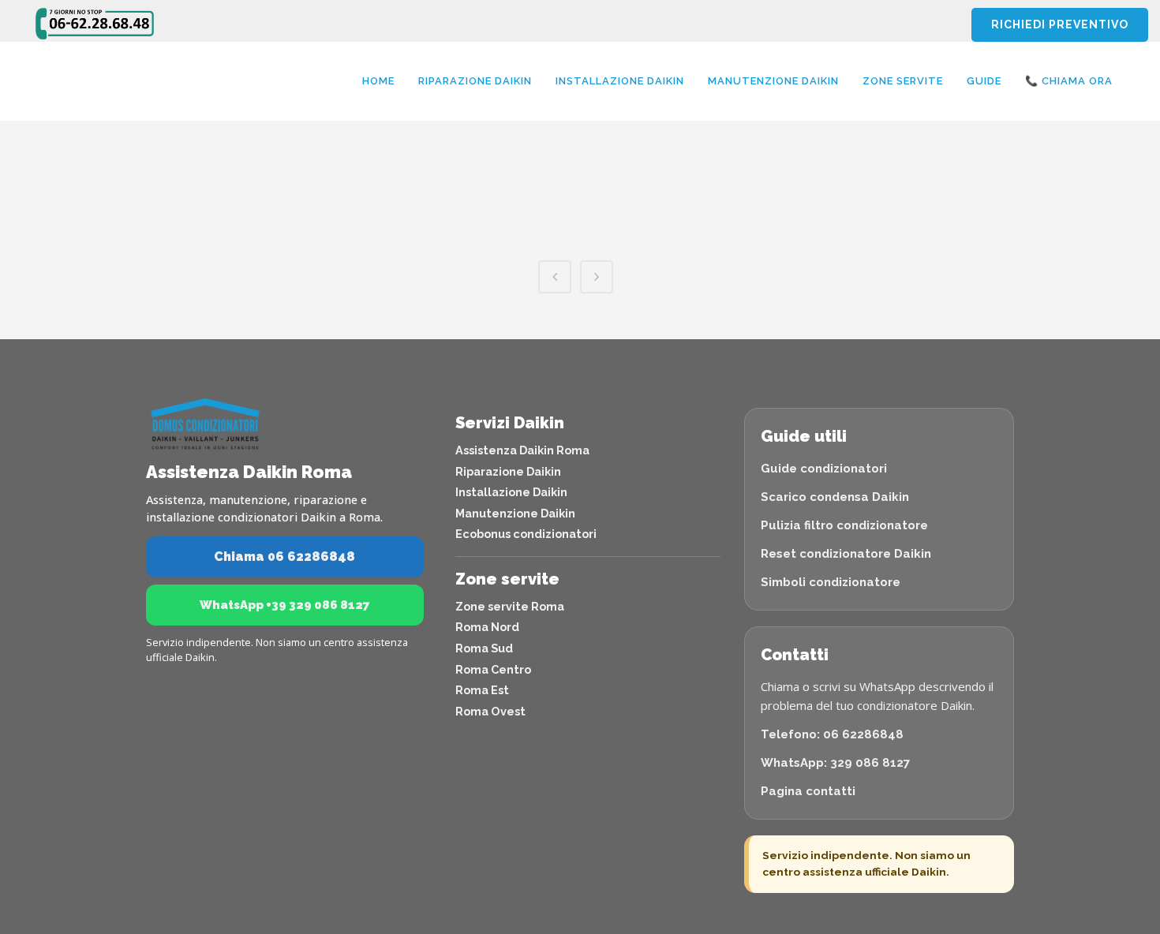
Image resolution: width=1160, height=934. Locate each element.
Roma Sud (484, 648)
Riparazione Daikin (508, 471)
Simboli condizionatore (830, 582)
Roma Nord (487, 626)
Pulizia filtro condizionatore (844, 525)
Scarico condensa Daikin (835, 497)
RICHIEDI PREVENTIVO (1059, 24)
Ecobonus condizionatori (526, 533)
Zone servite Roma (509, 606)
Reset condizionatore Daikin (846, 554)
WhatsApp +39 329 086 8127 (285, 605)
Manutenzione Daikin (515, 513)
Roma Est (482, 690)
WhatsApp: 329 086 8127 (835, 763)
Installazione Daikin (511, 492)
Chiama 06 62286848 (284, 556)
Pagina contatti (808, 791)
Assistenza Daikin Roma (522, 450)
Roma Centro (493, 669)
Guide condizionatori (824, 468)
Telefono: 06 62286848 (832, 734)
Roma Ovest (490, 711)
